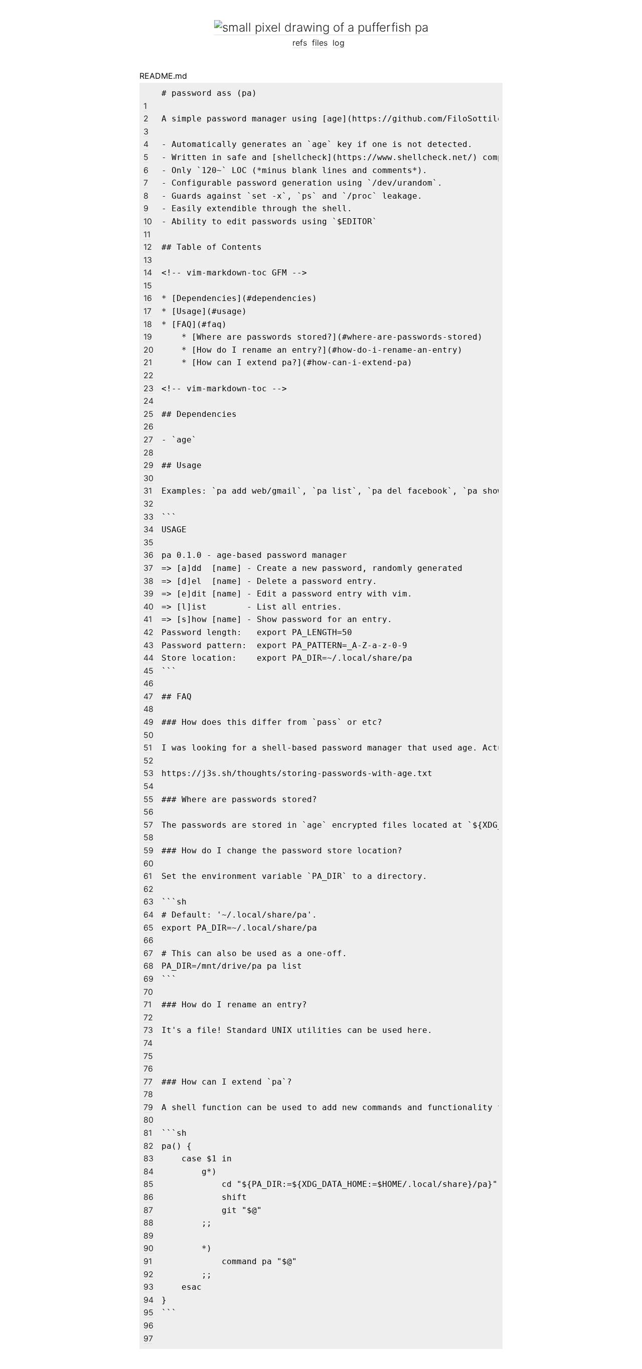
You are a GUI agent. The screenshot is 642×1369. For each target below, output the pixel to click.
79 (148, 1107)
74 (147, 1043)
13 (147, 260)
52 (148, 760)
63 (148, 901)
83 (148, 1158)
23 (148, 388)
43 (148, 645)
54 (148, 786)
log (339, 43)
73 (148, 1030)
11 (146, 234)
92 (148, 1274)
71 (147, 1004)
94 (148, 1300)
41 (147, 619)
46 (148, 683)
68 (148, 966)
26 (148, 426)
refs (299, 43)
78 (148, 1094)
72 (148, 1017)
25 (148, 414)
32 (148, 504)
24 (148, 401)
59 (148, 850)
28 (148, 452)
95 (148, 1312)
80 (148, 1120)
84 (148, 1171)
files (320, 43)
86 (148, 1197)
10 (147, 221)
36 (148, 555)
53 (148, 773)
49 (148, 722)
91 (147, 1261)
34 (148, 529)
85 (148, 1184)
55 (148, 799)
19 (147, 337)
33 (148, 517)
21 (147, 362)
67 (148, 953)
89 (148, 1236)
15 (147, 285)
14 (147, 272)
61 (147, 876)
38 (148, 581)
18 (147, 324)
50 (148, 735)
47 (148, 696)
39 (148, 593)
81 (147, 1133)
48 (148, 709)
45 (148, 671)
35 (148, 542)
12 (147, 247)
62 (148, 889)
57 (148, 825)
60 (148, 863)
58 (148, 837)
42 (148, 632)
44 (148, 658)
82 (148, 1146)
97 (148, 1338)
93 (148, 1287)
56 (148, 812)
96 (148, 1325)
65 (148, 928)
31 (147, 491)
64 (148, 914)
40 (148, 606)
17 (147, 311)
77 (147, 1082)
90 (148, 1248)
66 (148, 940)
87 (148, 1210)
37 (148, 568)
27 (148, 439)
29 (148, 465)
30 (148, 478)
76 (148, 1068)
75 (148, 1056)
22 (148, 375)
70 (148, 992)
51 (147, 747)
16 (147, 298)
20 (148, 350)
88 (148, 1223)
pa (421, 27)
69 (148, 979)
